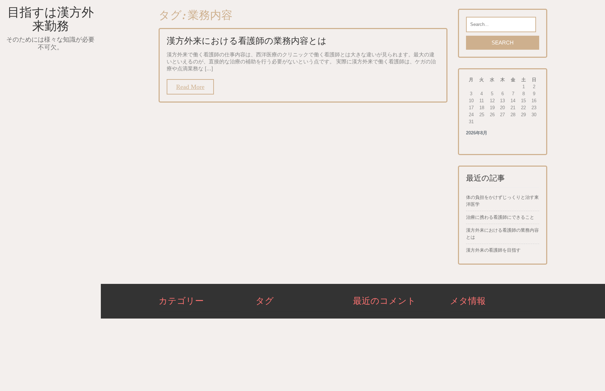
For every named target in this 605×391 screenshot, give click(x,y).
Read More (190, 86)
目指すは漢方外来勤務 (50, 19)
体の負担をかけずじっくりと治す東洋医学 (502, 201)
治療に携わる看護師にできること (500, 217)
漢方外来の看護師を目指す (493, 250)
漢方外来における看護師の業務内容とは (247, 40)
